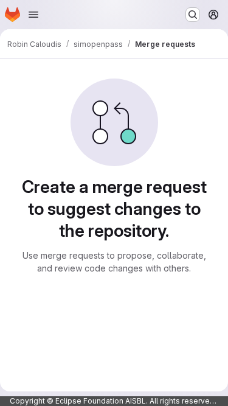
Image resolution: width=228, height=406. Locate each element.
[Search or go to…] (192, 14)
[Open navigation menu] (33, 14)
